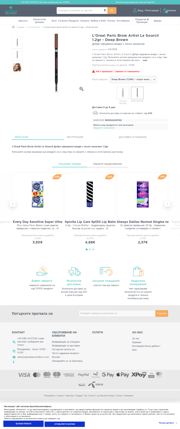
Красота (23, 21)
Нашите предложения (107, 164)
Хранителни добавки (39, 20)
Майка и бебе (98, 21)
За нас (136, 338)
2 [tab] (90, 249)
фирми (157, 21)
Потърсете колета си (63, 349)
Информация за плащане (66, 342)
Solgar (79, 396)
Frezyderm (49, 396)
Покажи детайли (166, 423)
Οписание (22, 137)
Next (167, 204)
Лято (54, 21)
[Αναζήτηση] (111, 10)
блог (134, 350)
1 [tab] (86, 249)
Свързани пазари (69, 164)
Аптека (111, 21)
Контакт (56, 357)
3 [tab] (93, 249)
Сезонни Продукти (68, 21)
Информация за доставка (66, 346)
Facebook (13, 362)
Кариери (136, 342)
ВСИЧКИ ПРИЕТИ (23, 424)
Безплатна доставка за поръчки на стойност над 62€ (125, 113)
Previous (12, 204)
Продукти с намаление (104, 128)
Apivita (70, 396)
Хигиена (85, 21)
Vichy (119, 396)
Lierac (60, 396)
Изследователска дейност (146, 346)
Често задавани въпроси (65, 353)
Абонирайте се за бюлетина (67, 361)
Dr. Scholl (90, 396)
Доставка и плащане (133, 137)
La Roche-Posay (105, 396)
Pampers (128, 396)
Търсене (161, 313)
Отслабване (123, 21)
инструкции (75, 137)
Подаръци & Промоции (142, 20)
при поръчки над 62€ (135, 2)
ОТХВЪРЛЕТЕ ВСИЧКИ (64, 424)
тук (58, 419)
